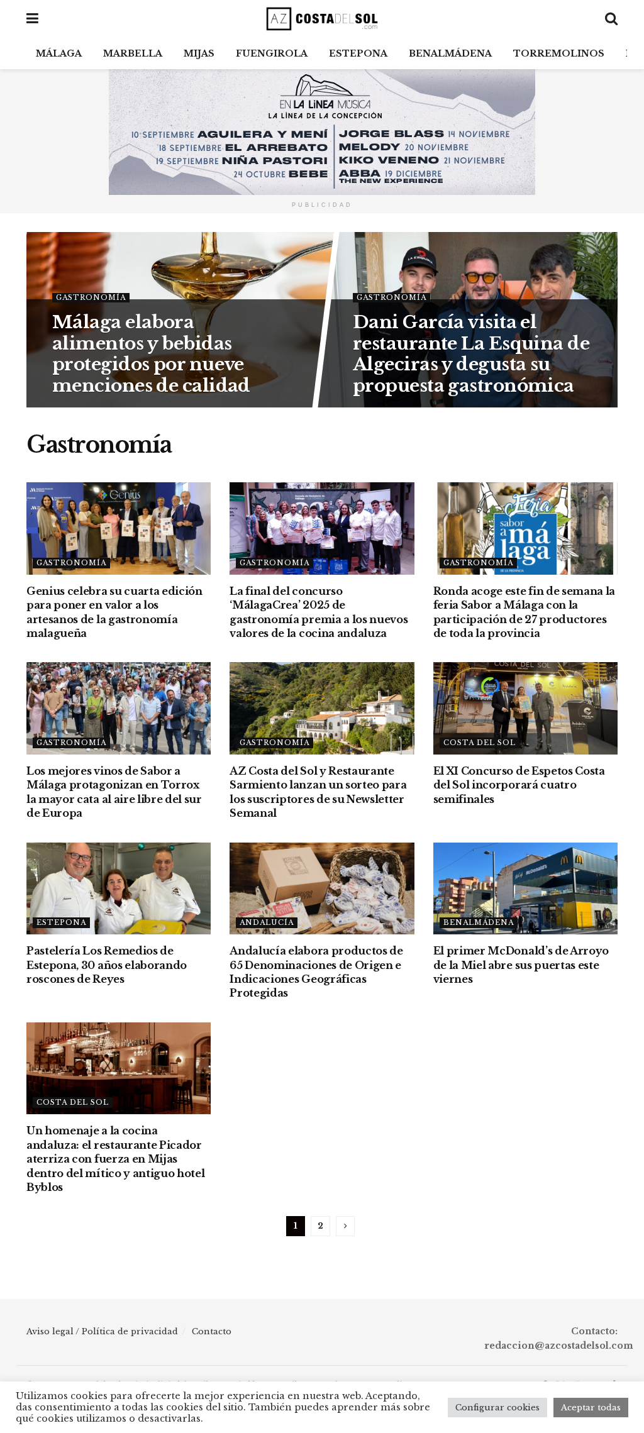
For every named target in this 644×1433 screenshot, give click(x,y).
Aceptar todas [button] (591, 1407)
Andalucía (267, 922)
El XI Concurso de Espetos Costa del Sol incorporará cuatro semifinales (519, 785)
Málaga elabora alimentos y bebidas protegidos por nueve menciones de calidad (151, 353)
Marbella (132, 53)
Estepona (358, 53)
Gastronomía (91, 296)
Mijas (199, 53)
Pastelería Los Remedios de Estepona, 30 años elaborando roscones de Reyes (106, 964)
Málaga (59, 53)
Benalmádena (450, 53)
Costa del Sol (479, 742)
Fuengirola (272, 53)
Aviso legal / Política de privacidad (102, 1331)
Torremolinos (558, 53)
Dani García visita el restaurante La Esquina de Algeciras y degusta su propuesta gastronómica (471, 353)
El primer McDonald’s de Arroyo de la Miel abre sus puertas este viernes (521, 964)
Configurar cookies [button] (497, 1407)
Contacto (211, 1331)
